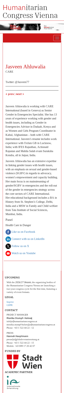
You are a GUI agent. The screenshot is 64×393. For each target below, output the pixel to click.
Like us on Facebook (23, 232)
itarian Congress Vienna (30, 11)
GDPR (10, 305)
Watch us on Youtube (23, 253)
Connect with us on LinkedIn (27, 239)
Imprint (10, 302)
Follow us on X (20, 246)
